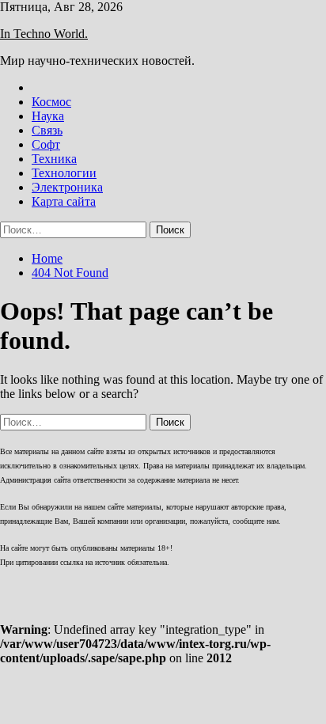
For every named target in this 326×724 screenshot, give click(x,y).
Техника (54, 158)
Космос (51, 101)
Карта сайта (64, 201)
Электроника (67, 187)
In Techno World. (44, 33)
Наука (48, 116)
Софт (46, 144)
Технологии (64, 173)
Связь (47, 130)
